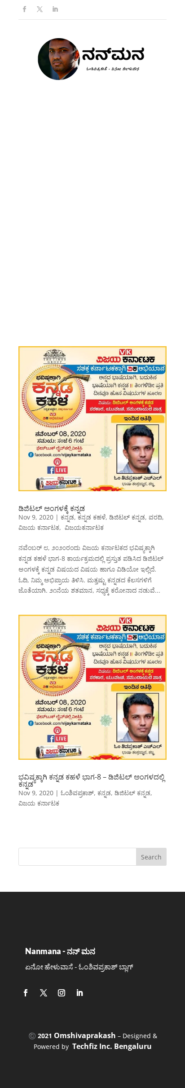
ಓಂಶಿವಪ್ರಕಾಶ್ (77, 792)
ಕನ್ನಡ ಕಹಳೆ (92, 517)
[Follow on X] (39, 9)
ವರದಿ (155, 517)
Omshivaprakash (85, 1035)
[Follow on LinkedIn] (55, 9)
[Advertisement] (92, 223)
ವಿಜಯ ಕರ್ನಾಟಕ (38, 527)
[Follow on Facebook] (24, 9)
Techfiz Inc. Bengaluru (112, 1046)
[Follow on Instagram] (61, 993)
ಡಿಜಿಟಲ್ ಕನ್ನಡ (127, 517)
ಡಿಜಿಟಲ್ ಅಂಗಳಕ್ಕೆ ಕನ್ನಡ (51, 508)
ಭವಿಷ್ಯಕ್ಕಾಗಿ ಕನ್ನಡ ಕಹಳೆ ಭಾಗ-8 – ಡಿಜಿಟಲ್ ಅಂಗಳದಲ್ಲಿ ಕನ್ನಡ (91, 780)
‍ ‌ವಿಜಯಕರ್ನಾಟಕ (83, 527)
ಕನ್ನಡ (67, 517)
